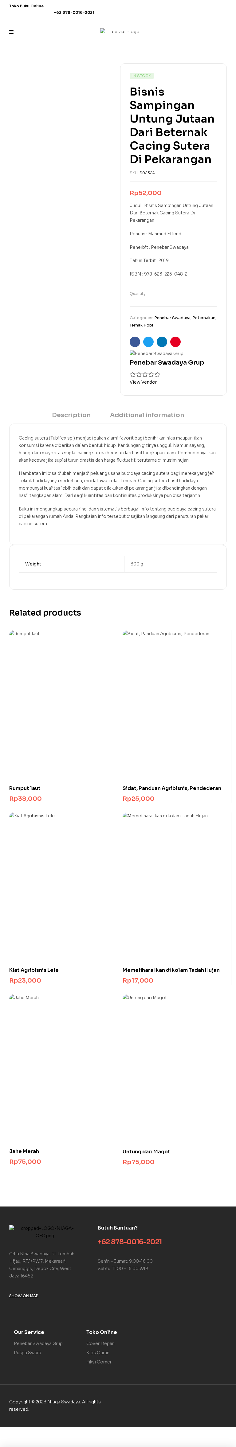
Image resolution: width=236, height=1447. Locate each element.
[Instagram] (219, 7)
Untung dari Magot (146, 1151)
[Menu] (14, 32)
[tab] (71, 417)
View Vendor (143, 382)
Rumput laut (25, 788)
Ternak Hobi (141, 325)
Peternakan (203, 317)
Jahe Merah (24, 1151)
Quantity (138, 293)
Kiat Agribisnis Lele (34, 970)
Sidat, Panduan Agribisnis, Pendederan (172, 788)
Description (71, 415)
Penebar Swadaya (172, 317)
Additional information (147, 415)
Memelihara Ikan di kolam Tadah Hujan (171, 970)
